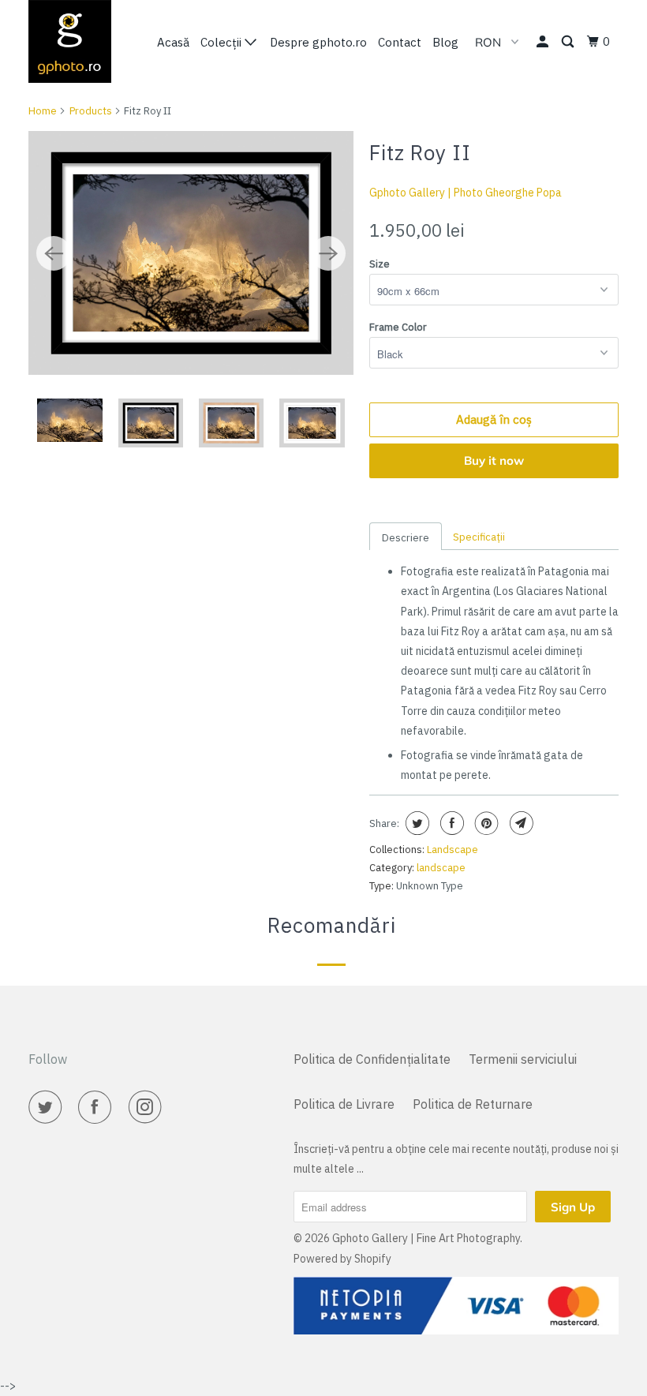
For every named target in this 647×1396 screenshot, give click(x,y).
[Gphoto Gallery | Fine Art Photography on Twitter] (48, 1107)
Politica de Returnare (473, 1104)
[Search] (569, 42)
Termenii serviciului (523, 1059)
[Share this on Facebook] (450, 823)
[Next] (328, 253)
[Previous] (53, 253)
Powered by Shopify (342, 1259)
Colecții (222, 42)
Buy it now (494, 460)
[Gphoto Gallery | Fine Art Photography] (77, 41)
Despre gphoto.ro (318, 42)
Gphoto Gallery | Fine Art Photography (426, 1238)
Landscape (452, 849)
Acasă (173, 42)
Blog (445, 42)
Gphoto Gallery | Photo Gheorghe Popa (465, 192)
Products (90, 111)
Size (379, 264)
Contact (399, 42)
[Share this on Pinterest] (485, 823)
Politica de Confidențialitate (372, 1059)
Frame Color (398, 327)
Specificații (479, 537)
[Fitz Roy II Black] (190, 253)
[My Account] (543, 42)
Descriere (405, 538)
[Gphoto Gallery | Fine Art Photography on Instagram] (148, 1107)
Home (42, 111)
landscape (441, 867)
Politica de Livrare (344, 1104)
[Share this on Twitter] (415, 823)
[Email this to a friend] (519, 823)
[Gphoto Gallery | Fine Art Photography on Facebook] (98, 1107)
